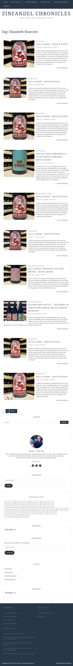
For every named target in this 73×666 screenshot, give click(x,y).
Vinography (41, 616)
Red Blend (26, 513)
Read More (36, 461)
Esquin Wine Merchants (10, 623)
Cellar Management (61, 2)
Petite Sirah (50, 509)
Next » (13, 411)
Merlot (39, 509)
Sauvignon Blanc (39, 513)
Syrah (52, 513)
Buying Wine (45, 2)
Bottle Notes (16, 2)
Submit (8, 485)
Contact (7, 6)
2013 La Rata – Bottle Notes (52, 377)
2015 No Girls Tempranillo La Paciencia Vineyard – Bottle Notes (51, 157)
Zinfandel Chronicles (36, 13)
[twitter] (33, 465)
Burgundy (34, 502)
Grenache (49, 193)
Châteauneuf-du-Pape (14, 509)
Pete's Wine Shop (8, 620)
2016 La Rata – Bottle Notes (52, 44)
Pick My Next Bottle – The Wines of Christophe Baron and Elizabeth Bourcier (48, 308)
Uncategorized (11, 516)
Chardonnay (47, 506)
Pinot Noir (62, 509)
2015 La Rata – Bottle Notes (44, 82)
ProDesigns (67, 663)
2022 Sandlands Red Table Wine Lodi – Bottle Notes (19, 653)
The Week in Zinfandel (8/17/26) (13, 634)
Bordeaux (10, 502)
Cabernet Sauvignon (14, 506)
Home (5, 2)
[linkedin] (36, 465)
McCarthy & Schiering (10, 613)
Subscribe (9, 552)
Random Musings (31, 2)
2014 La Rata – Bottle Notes (52, 116)
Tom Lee (39, 47)
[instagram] (40, 465)
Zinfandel (23, 516)
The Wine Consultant (9, 616)
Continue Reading (62, 68)
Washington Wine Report (46, 613)
